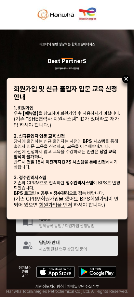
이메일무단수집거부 (83, 286)
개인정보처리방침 (49, 286)
